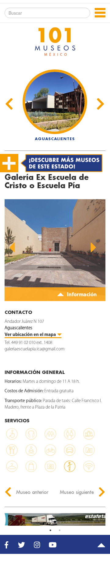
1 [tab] (50, 530)
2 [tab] (60, 530)
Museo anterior (31, 492)
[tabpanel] (55, 519)
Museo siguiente (77, 492)
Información (81, 295)
